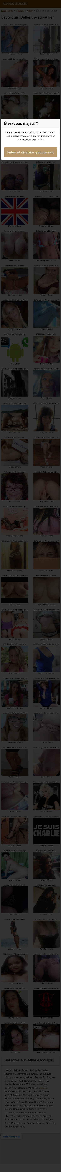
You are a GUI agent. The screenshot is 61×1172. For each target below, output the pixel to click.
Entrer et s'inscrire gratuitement (30, 152)
